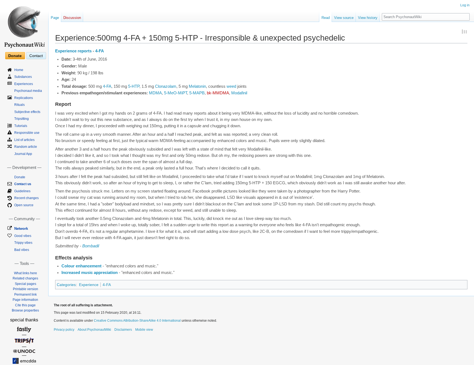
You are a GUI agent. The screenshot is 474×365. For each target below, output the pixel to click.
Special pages (25, 284)
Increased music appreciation (89, 272)
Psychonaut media (28, 91)
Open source (23, 205)
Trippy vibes (23, 243)
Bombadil (90, 246)
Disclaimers (123, 330)
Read (325, 18)
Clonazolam (165, 86)
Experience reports (73, 51)
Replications (23, 98)
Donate (15, 55)
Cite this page (25, 305)
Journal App (23, 154)
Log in (465, 5)
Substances (23, 77)
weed (231, 86)
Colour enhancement (81, 266)
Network (21, 229)
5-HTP (133, 86)
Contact (36, 55)
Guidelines (22, 191)
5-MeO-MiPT (175, 93)
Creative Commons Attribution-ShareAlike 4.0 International (137, 320)
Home (18, 70)
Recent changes (26, 198)
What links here (25, 273)
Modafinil (239, 93)
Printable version (25, 289)
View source (344, 18)
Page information (25, 300)
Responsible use (27, 133)
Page (55, 18)
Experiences (23, 84)
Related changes (25, 278)
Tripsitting (21, 119)
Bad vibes (21, 250)
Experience (88, 284)
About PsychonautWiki (94, 330)
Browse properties (25, 310)
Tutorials (20, 126)
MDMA (155, 93)
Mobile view (144, 330)
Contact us (22, 184)
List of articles (24, 140)
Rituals (19, 105)
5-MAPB (197, 93)
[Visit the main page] (24, 24)
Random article (25, 147)
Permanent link (25, 294)
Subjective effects (27, 112)
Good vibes (22, 236)
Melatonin (197, 86)
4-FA (99, 51)
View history (367, 18)
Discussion (72, 18)
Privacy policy (64, 330)
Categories (66, 284)
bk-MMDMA (218, 93)
